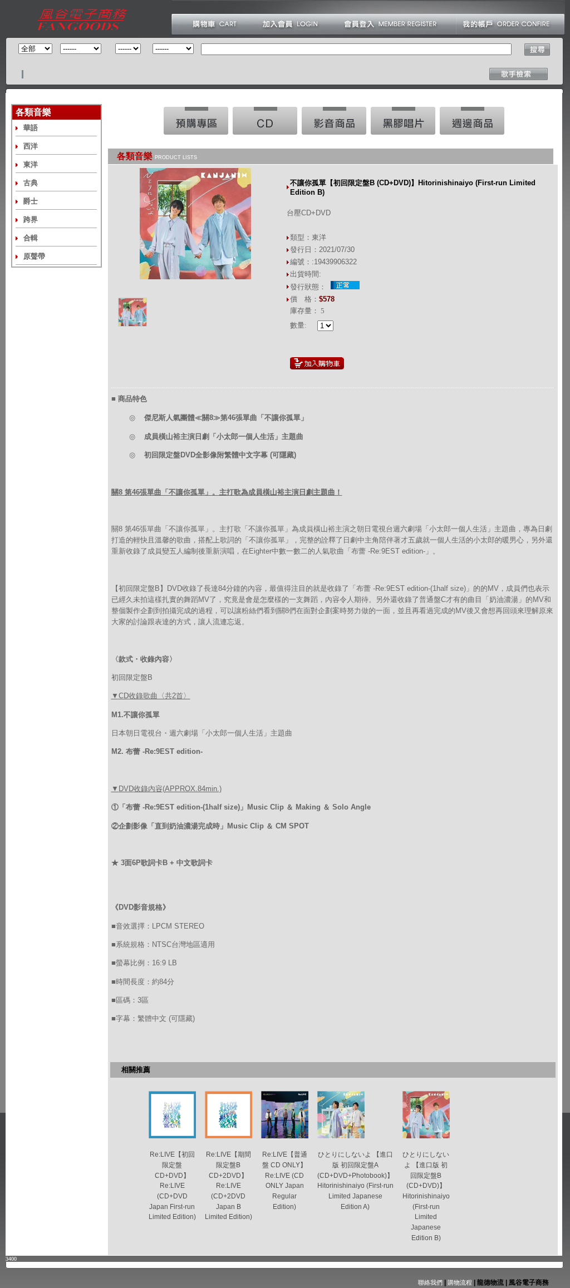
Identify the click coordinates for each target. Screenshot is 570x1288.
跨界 (30, 219)
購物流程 (459, 1282)
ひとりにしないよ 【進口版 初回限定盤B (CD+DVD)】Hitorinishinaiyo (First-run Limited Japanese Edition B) (426, 1196)
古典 (30, 183)
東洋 (30, 164)
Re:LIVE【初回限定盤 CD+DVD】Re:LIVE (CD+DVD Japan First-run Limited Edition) (172, 1186)
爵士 (30, 201)
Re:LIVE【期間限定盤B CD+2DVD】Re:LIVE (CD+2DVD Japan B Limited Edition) (228, 1186)
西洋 (30, 146)
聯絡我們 (430, 1282)
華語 (30, 128)
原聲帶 (34, 256)
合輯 (30, 238)
